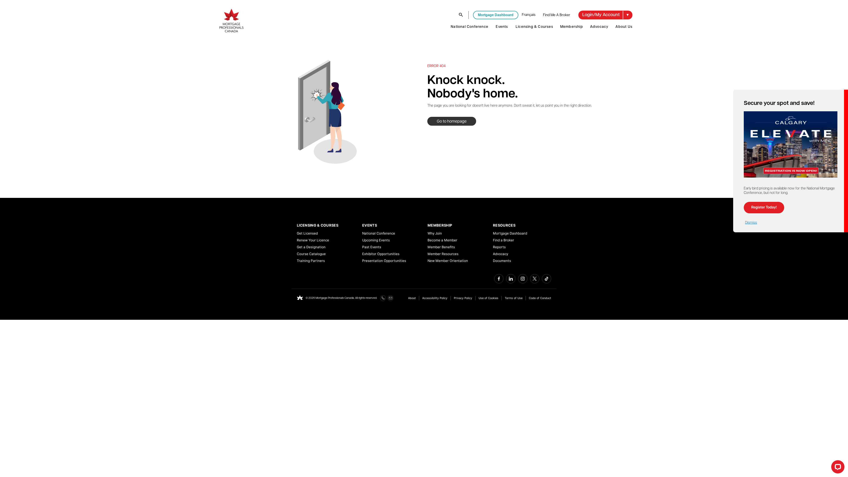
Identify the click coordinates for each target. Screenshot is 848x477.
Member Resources (443, 254)
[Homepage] (300, 298)
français (529, 15)
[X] (534, 278)
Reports (499, 247)
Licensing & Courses (534, 27)
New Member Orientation (448, 261)
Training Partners (311, 261)
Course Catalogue (311, 254)
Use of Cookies (488, 298)
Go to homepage (452, 122)
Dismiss (751, 223)
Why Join (435, 233)
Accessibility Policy (434, 298)
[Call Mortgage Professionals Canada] (383, 298)
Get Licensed (307, 233)
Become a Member (442, 240)
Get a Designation (311, 247)
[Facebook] (499, 278)
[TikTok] (546, 278)
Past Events (371, 247)
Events (502, 27)
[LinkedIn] (510, 278)
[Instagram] (522, 278)
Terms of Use (513, 298)
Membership (571, 27)
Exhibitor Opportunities (380, 254)
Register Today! (764, 207)
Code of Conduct (540, 298)
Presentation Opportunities (384, 261)
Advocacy (599, 27)
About (412, 298)
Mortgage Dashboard (495, 15)
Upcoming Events (376, 240)
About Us (623, 27)
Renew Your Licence (313, 240)
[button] (605, 15)
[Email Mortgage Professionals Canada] (390, 298)
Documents (502, 261)
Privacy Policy (463, 298)
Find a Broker (503, 240)
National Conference (469, 27)
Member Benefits (441, 247)
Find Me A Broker (556, 15)
